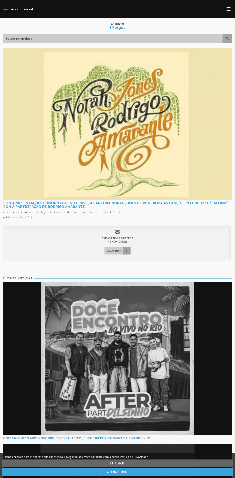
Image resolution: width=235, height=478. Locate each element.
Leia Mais (117, 463)
